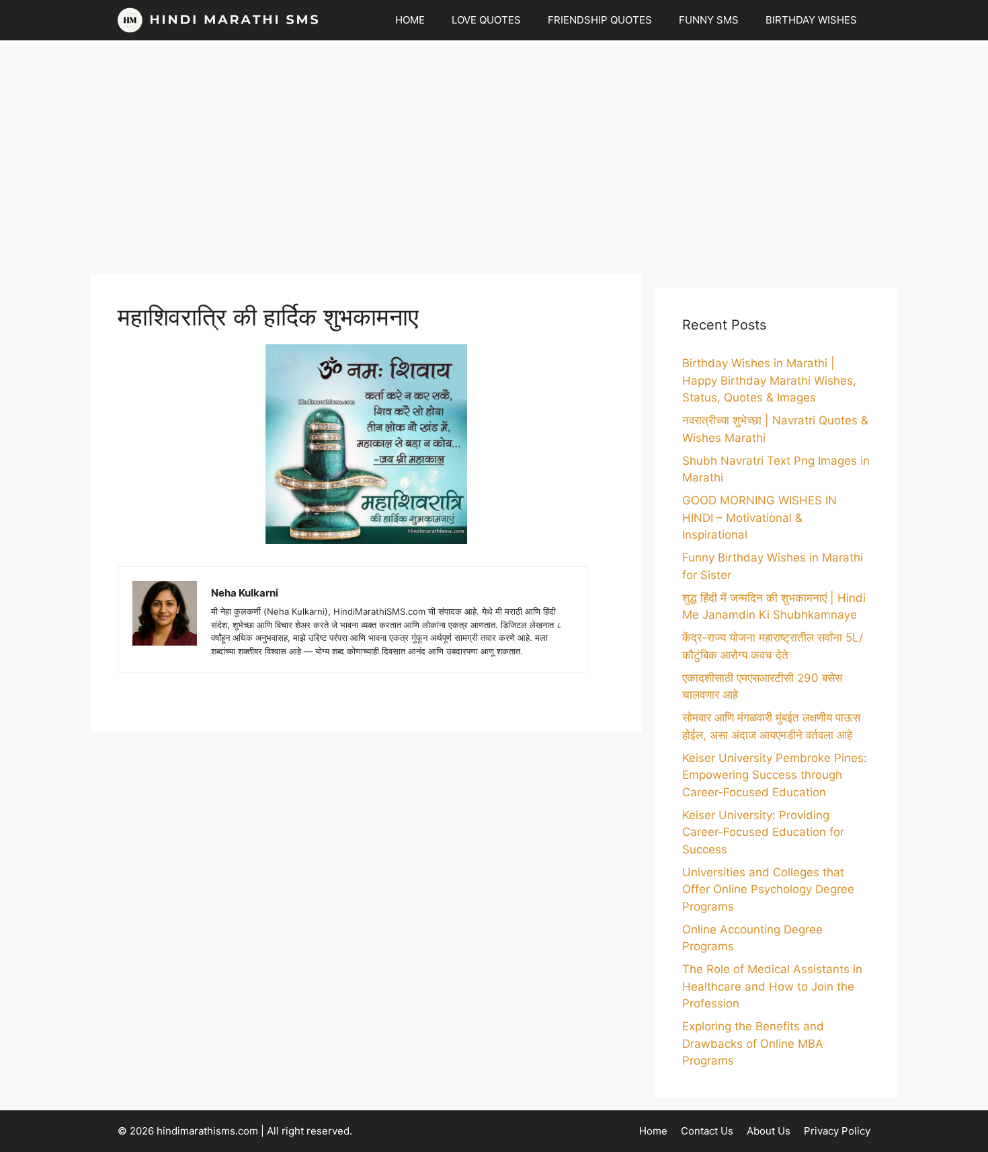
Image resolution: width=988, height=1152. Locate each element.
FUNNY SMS (709, 19)
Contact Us (707, 1130)
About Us (768, 1130)
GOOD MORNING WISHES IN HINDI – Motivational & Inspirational (759, 517)
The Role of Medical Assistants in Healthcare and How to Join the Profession (772, 986)
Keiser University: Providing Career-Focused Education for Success (763, 832)
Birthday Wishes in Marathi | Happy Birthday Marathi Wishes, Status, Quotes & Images (769, 380)
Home (653, 1130)
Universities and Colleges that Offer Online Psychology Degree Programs (768, 889)
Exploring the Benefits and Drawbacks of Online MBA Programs (753, 1043)
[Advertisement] (494, 157)
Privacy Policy (837, 1130)
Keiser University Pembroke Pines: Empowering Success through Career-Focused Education (774, 775)
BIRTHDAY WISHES (811, 19)
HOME (410, 19)
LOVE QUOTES (486, 19)
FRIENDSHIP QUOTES (600, 19)
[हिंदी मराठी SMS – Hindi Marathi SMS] (218, 20)
